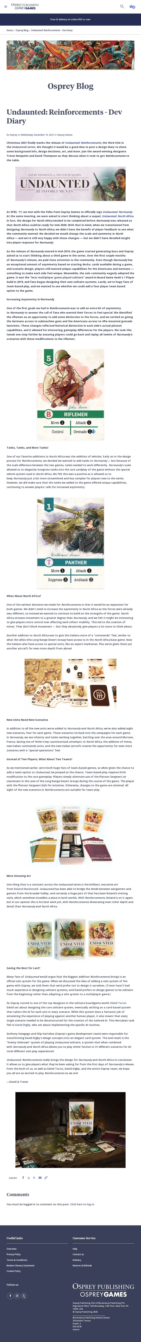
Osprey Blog (22, 30)
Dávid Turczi (118, 1003)
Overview (12, 1248)
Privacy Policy (14, 1254)
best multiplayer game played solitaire (57, 277)
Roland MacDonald (26, 889)
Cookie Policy (14, 1271)
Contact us (78, 1254)
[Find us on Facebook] (10, 1296)
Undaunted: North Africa (117, 216)
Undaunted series (23, 147)
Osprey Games (65, 134)
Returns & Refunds (82, 1265)
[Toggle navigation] (5, 6)
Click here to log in (82, 1204)
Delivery (77, 1260)
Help (75, 1248)
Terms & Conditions (17, 1260)
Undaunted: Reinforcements (83, 142)
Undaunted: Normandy (117, 212)
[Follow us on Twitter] (24, 1296)
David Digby (22, 1025)
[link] (23, 1177)
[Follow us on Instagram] (17, 1296)
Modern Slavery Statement (21, 1265)
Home (10, 30)
